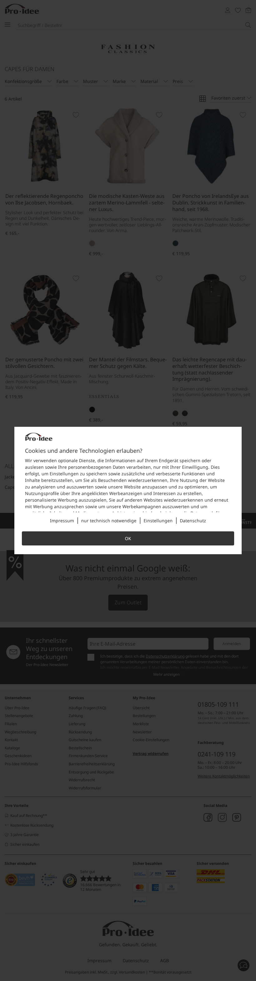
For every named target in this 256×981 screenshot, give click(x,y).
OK (128, 538)
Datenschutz (193, 521)
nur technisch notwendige (108, 521)
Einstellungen (158, 521)
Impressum (62, 521)
